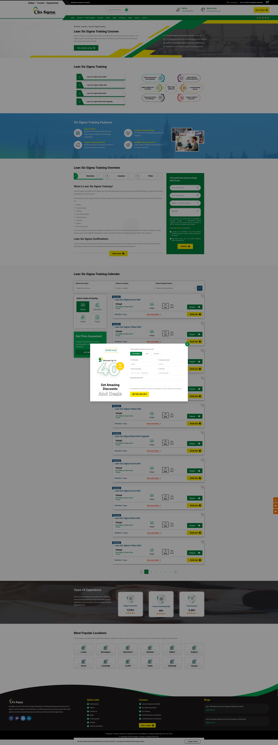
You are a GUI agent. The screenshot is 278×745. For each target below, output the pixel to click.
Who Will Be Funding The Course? (142, 349)
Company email (164, 360)
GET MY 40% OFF (139, 394)
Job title (161, 369)
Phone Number (135, 369)
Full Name (134, 360)
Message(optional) (136, 378)
